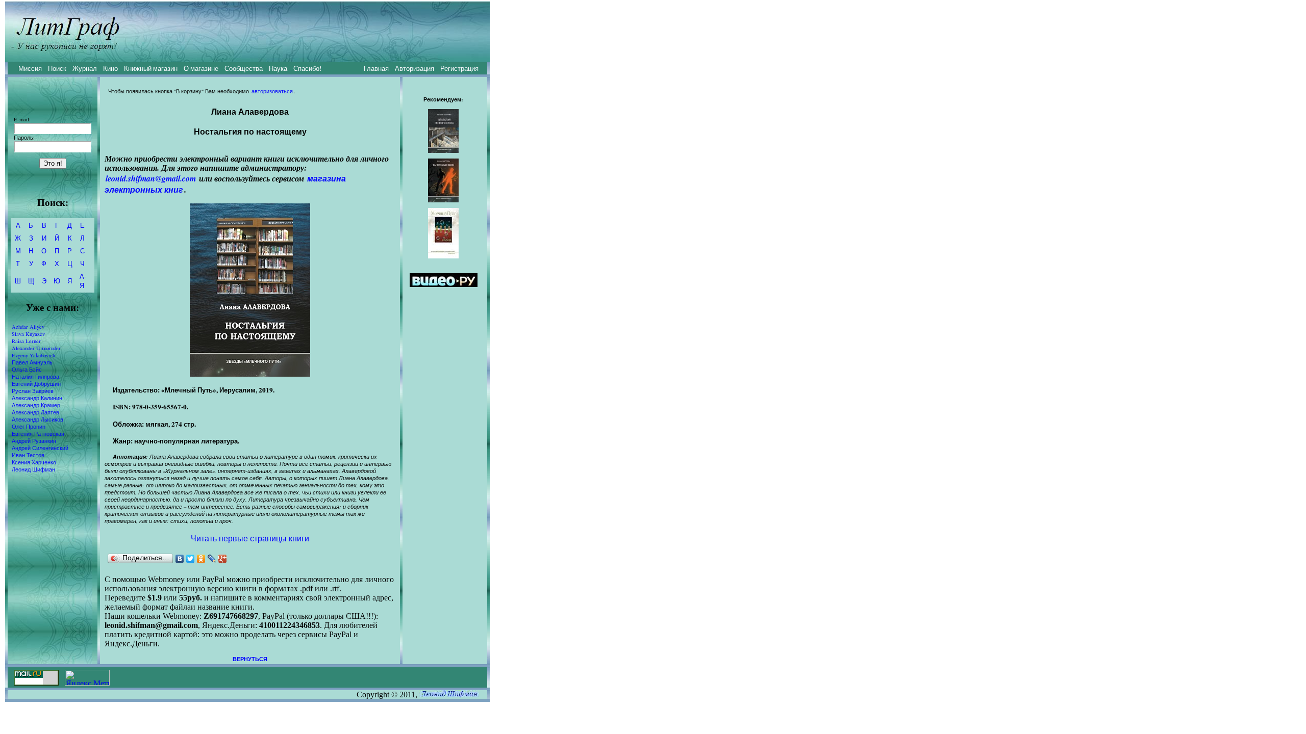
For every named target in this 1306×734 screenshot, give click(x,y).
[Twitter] (190, 558)
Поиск (57, 68)
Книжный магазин (151, 68)
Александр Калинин (37, 398)
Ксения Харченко (34, 462)
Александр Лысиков (37, 419)
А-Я (83, 281)
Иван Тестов (28, 455)
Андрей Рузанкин (34, 440)
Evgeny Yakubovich (33, 355)
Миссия (30, 68)
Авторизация (414, 68)
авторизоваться (272, 91)
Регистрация (459, 68)
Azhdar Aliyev (28, 326)
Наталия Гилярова (35, 376)
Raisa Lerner (26, 341)
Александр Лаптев (35, 412)
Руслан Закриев (33, 391)
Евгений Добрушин (36, 383)
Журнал (84, 68)
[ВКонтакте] (179, 558)
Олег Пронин (28, 426)
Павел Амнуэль (32, 362)
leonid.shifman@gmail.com (151, 178)
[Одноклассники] (201, 558)
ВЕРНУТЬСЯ (250, 659)
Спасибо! (307, 68)
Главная (376, 68)
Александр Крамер (36, 405)
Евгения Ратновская (38, 433)
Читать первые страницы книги (250, 538)
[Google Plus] (222, 558)
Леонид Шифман (33, 469)
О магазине (201, 68)
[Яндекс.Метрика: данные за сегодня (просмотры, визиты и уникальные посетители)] (87, 678)
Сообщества (243, 68)
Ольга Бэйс (27, 369)
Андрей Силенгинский (40, 448)
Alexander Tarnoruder (36, 348)
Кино (110, 68)
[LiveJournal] (212, 558)
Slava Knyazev (28, 333)
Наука (278, 68)
